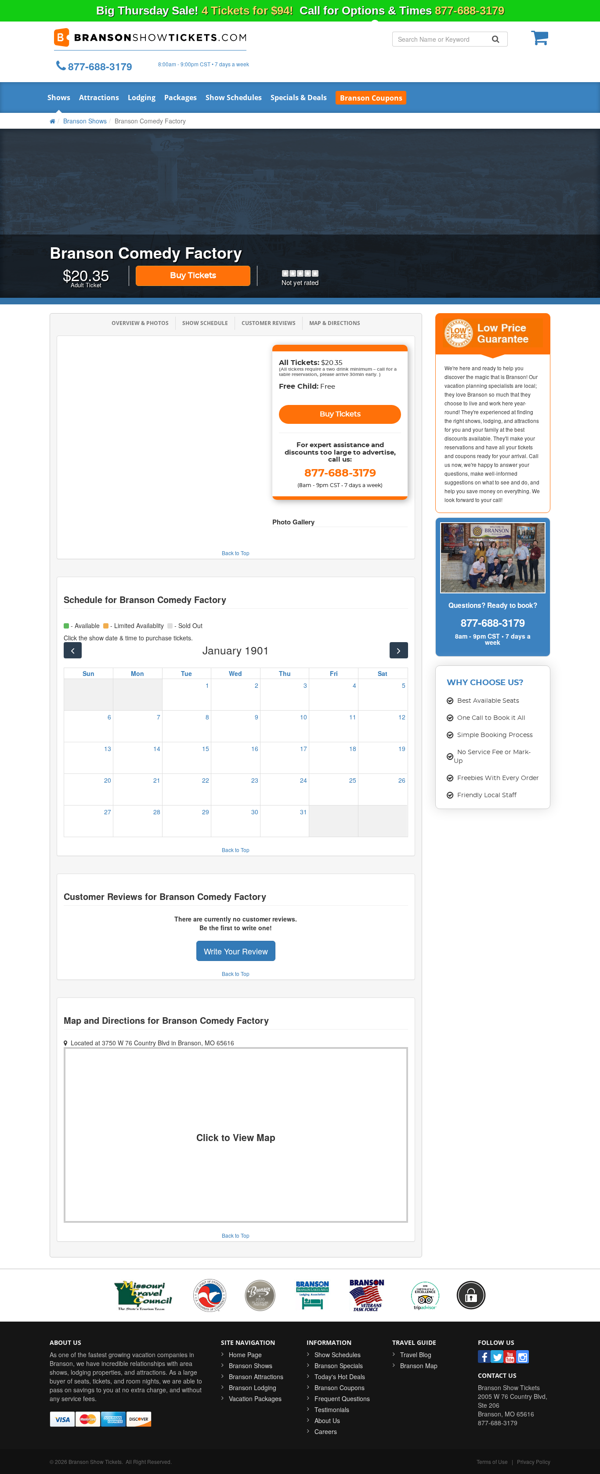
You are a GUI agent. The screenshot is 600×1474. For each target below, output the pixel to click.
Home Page (245, 1354)
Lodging (141, 97)
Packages (180, 97)
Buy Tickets (193, 276)
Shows (58, 97)
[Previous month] (73, 650)
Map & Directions (334, 323)
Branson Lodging (252, 1387)
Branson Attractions (256, 1376)
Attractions (99, 97)
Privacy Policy (533, 1461)
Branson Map (418, 1365)
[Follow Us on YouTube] (509, 1356)
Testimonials (331, 1409)
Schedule (205, 323)
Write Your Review (236, 951)
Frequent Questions (342, 1398)
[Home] (52, 120)
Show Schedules (234, 97)
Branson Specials (338, 1365)
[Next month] (399, 650)
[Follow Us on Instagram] (522, 1356)
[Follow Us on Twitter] (497, 1356)
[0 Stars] (300, 273)
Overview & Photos (140, 323)
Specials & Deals (299, 97)
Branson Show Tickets (95, 1461)
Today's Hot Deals (339, 1376)
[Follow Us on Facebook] (484, 1356)
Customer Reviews (269, 323)
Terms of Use (492, 1461)
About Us (327, 1420)
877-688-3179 (469, 10)
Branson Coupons (339, 1387)
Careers (325, 1431)
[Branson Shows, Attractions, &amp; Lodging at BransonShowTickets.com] (150, 38)
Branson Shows (250, 1365)
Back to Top (235, 552)
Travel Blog (415, 1354)
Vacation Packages (255, 1398)
